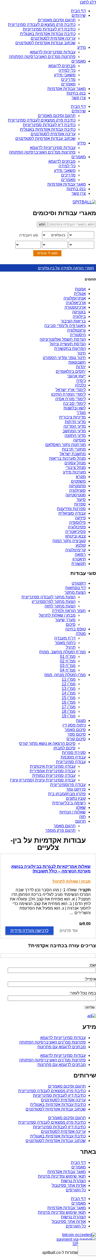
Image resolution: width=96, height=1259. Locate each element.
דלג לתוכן (88, 2)
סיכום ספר (76, 734)
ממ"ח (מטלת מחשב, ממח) (62, 652)
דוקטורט (79, 583)
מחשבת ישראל (73, 454)
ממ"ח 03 (68, 665)
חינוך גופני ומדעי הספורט (64, 358)
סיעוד (81, 499)
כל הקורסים (76, 1190)
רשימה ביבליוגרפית (69, 803)
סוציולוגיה (77, 490)
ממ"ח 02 (68, 661)
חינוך (81, 353)
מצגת (81, 720)
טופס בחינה (75, 629)
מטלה (81, 633)
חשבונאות (77, 362)
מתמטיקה (77, 486)
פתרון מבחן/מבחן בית (67, 794)
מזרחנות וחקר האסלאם (65, 444)
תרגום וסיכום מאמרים (57, 20)
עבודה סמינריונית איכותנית (53, 766)
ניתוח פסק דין (74, 725)
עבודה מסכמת (73, 757)
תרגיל (71, 647)
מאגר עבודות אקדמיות (66, 88)
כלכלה (80, 385)
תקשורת (78, 563)
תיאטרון (79, 559)
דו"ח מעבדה (65, 638)
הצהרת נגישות (73, 1181)
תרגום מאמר (65, 826)
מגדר (81, 412)
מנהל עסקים (75, 463)
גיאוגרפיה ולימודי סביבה (65, 325)
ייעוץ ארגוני (76, 376)
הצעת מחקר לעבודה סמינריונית (49, 597)
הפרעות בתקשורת (70, 348)
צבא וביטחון (75, 536)
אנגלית (80, 293)
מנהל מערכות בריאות (67, 458)
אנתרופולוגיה (74, 298)
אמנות (80, 289)
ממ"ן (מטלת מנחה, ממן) (65, 675)
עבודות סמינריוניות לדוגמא (53, 52)
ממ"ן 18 (69, 711)
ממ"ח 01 (68, 656)
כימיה (81, 380)
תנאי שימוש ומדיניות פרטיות (62, 1176)
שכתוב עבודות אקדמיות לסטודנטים (45, 43)
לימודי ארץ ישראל (71, 390)
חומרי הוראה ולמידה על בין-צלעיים (66, 268)
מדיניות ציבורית (72, 417)
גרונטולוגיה (76, 330)
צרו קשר (78, 98)
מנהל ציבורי (76, 467)
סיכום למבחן (65, 748)
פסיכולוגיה (77, 527)
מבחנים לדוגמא (62, 66)
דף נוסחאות (75, 588)
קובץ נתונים (76, 798)
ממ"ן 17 (69, 707)
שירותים (79, 15)
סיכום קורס (76, 739)
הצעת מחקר (75, 592)
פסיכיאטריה (75, 531)
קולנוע (81, 545)
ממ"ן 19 (69, 716)
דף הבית (78, 11)
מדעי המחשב (74, 431)
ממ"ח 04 (68, 670)
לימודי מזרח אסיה (70, 399)
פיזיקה (80, 518)
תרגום (80, 821)
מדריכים (68, 79)
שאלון (81, 807)
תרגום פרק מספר (60, 830)
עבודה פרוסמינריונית (68, 784)
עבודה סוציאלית (72, 513)
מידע (81, 47)
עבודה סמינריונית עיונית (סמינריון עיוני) (43, 780)
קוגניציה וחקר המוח (69, 541)
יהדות (81, 367)
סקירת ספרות (74, 752)
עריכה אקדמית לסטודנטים (53, 38)
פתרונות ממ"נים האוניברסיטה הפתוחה (42, 56)
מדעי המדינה (74, 426)
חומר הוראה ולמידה (69, 611)
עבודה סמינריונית (71, 762)
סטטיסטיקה (76, 495)
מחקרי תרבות (74, 449)
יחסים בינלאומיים (71, 371)
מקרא (81, 477)
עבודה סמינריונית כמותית (54, 775)
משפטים (78, 481)
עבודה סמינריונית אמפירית (53, 771)
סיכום (71, 624)
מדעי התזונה (75, 435)
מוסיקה (79, 440)
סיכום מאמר (75, 730)
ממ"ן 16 (69, 702)
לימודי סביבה (74, 403)
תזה (82, 816)
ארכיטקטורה (75, 307)
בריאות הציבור (73, 321)
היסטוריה (78, 335)
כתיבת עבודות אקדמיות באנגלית (48, 34)
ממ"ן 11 (69, 679)
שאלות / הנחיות (72, 812)
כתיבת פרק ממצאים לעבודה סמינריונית (42, 24)
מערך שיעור (65, 620)
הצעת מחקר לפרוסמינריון (54, 601)
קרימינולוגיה (75, 550)
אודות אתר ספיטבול (69, 1185)
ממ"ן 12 (69, 684)
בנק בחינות (76, 93)
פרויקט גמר (76, 789)
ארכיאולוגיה (76, 303)
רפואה (80, 554)
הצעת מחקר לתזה (60, 606)
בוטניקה (79, 312)
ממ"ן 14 (69, 693)
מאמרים (78, 61)
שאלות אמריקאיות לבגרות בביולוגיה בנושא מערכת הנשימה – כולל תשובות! (51, 868)
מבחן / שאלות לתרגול (57, 615)
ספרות (80, 504)
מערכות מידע (74, 472)
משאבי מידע (65, 75)
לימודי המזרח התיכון (68, 394)
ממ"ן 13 (69, 688)
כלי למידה (67, 70)
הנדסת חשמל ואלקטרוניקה (63, 339)
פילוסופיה (77, 522)
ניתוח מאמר (65, 643)
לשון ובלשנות (74, 408)
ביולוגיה (79, 316)
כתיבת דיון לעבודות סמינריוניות (49, 29)
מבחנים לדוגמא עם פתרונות (61, 1047)
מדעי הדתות (75, 422)
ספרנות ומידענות (71, 509)
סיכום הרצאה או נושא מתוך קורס (47, 743)
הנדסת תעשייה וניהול (68, 344)
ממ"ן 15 (69, 697)
